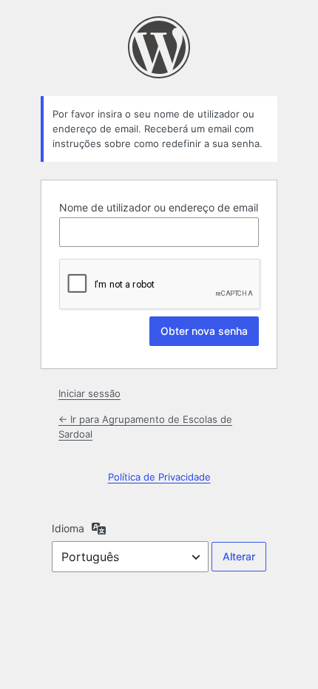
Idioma (68, 528)
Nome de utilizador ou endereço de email (158, 207)
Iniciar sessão (89, 393)
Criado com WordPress (159, 47)
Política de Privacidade (159, 477)
